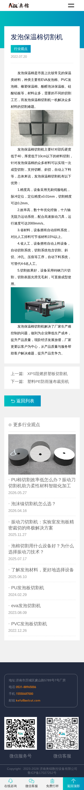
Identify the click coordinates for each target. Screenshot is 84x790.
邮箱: (24, 700)
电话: (22, 687)
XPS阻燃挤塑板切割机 (47, 373)
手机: (21, 693)
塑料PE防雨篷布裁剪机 (48, 381)
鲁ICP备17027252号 (42, 773)
